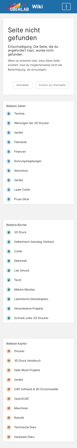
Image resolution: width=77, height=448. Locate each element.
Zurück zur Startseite (52, 85)
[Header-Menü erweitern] (66, 6)
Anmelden (22, 85)
